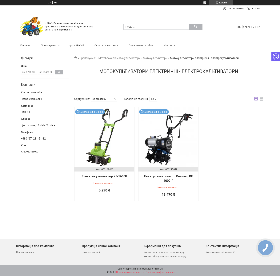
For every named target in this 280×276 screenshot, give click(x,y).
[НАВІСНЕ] (31, 26)
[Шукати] (195, 27)
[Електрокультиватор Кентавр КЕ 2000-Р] (168, 137)
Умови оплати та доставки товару (164, 252)
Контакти (169, 45)
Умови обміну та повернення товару (165, 256)
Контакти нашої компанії (220, 252)
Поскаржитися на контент (130, 272)
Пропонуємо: (48, 45)
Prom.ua (158, 268)
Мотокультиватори (155, 58)
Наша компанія (25, 252)
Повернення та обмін (141, 45)
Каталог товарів (91, 252)
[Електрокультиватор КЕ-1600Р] (104, 137)
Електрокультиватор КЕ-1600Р (104, 176)
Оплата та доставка (106, 45)
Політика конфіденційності (160, 272)
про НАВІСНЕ (76, 45)
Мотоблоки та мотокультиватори (119, 58)
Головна (25, 45)
